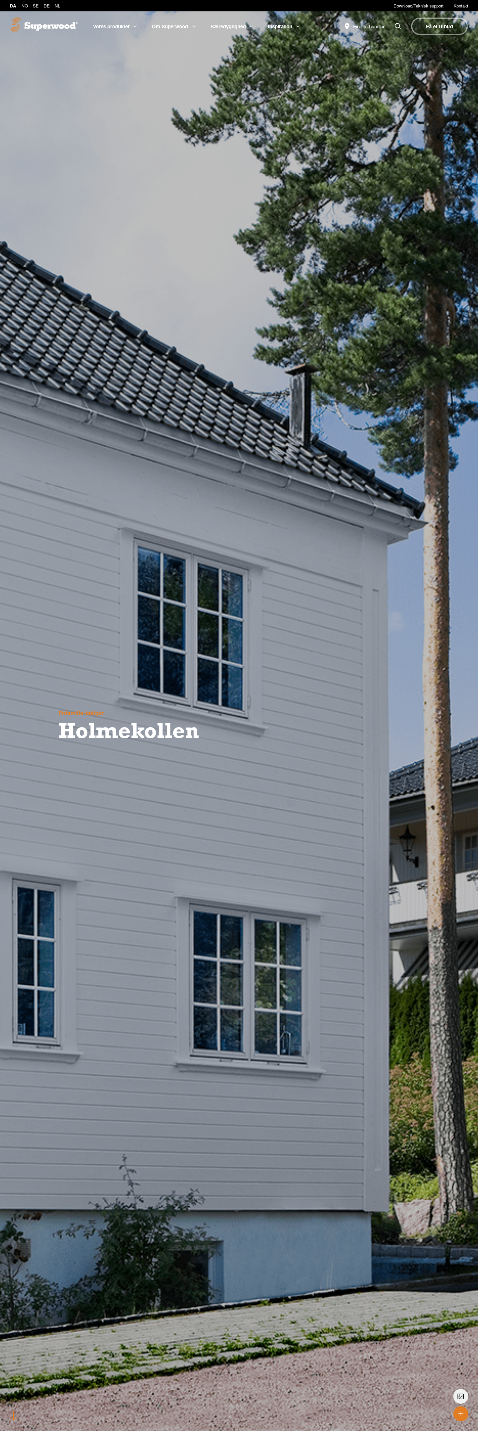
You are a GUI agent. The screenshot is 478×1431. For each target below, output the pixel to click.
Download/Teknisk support (418, 6)
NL (57, 6)
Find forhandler (368, 26)
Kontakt (461, 6)
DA (13, 6)
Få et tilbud (439, 26)
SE (36, 6)
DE (47, 6)
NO (24, 6)
